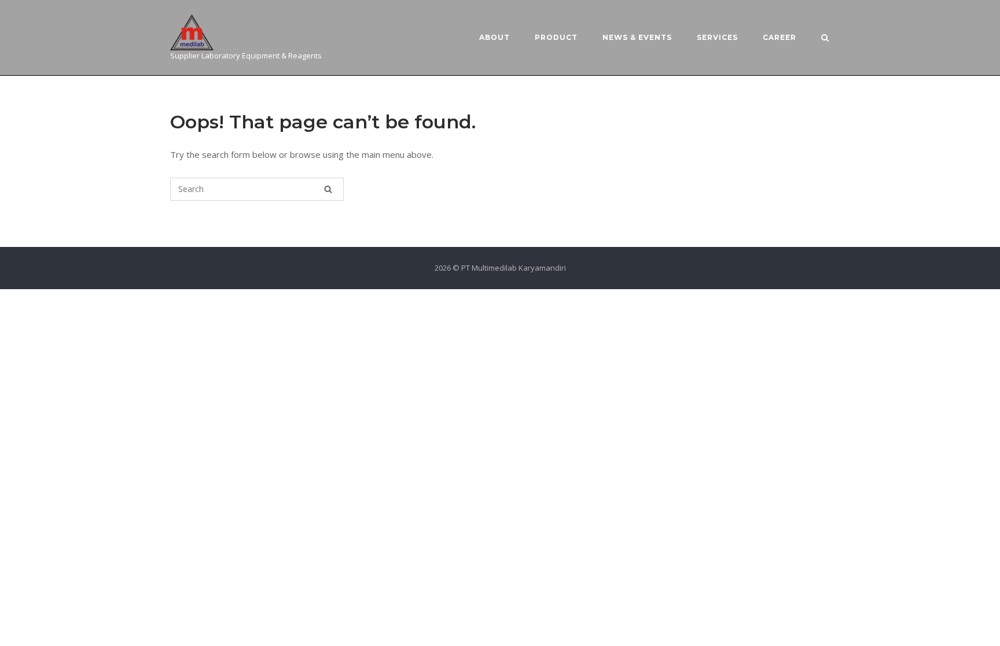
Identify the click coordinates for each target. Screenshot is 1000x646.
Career (779, 37)
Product (556, 37)
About (494, 37)
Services (717, 37)
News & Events (637, 37)
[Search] (328, 189)
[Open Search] (825, 39)
